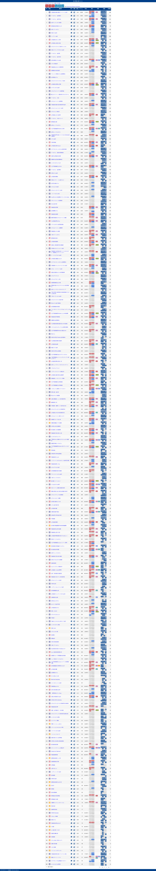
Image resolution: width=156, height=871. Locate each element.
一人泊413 (62, 6)
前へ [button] (100, 867)
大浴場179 (50, 6)
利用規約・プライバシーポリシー (13, 870)
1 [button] (102, 867)
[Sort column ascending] (50, 10)
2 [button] (104, 867)
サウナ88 (56, 6)
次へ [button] (109, 867)
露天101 (53, 6)
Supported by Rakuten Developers (73, 6)
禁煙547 (59, 6)
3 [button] (106, 867)
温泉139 (47, 6)
